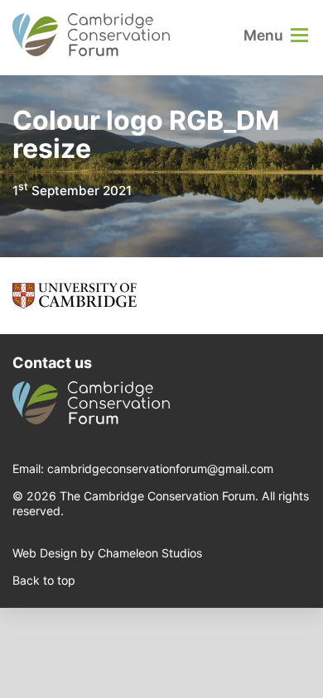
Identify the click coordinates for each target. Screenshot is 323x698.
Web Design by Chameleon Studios (107, 553)
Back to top (43, 580)
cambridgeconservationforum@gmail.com (160, 468)
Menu (263, 35)
